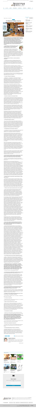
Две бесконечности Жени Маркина (29, 23)
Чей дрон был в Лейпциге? (29, 28)
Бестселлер (32, 402)
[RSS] (32, 1)
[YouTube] (31, 1)
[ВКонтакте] (29, 1)
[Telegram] (30, 1)
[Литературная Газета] (18, 4)
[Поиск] (32, 8)
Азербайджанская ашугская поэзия (18, 402)
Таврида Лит (28, 402)
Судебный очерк (11, 402)
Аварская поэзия (24, 402)
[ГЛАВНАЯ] (4, 8)
